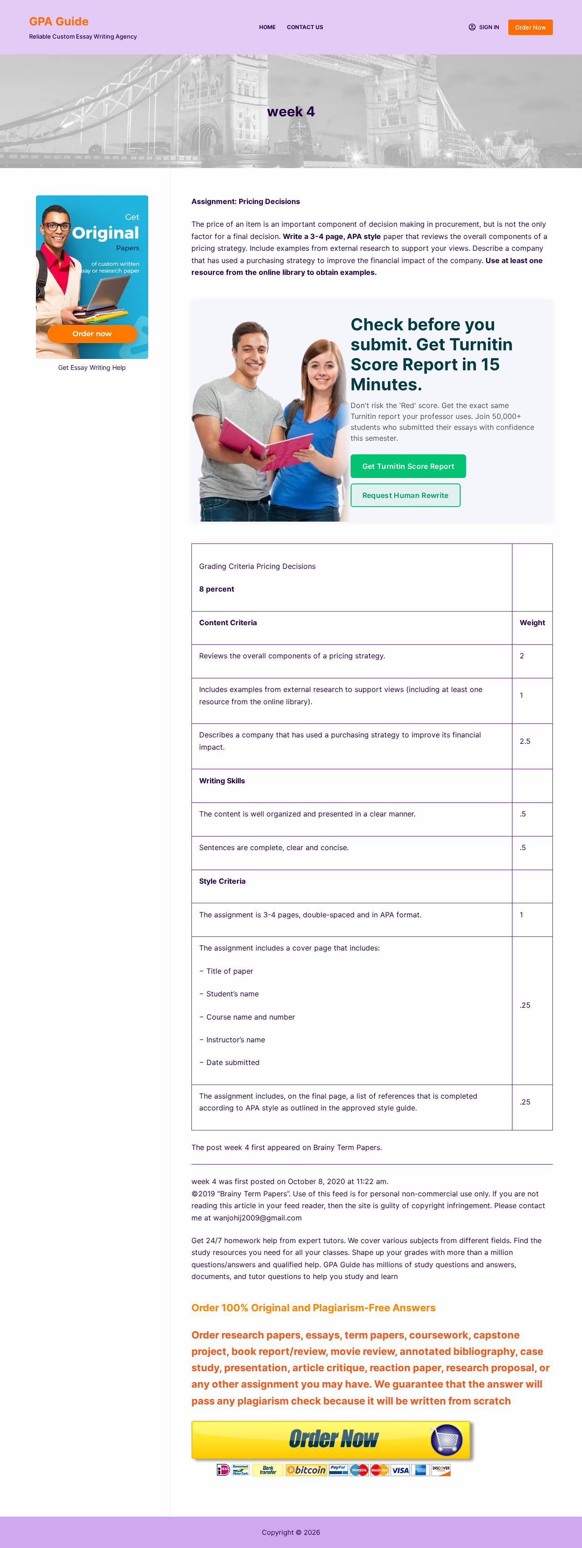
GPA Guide (59, 21)
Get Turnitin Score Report (408, 466)
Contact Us (305, 27)
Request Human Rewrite (405, 495)
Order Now (530, 27)
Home (267, 27)
